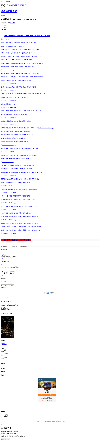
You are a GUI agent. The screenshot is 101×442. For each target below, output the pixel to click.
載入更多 (3, 278)
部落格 (5, 27)
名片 (5, 29)
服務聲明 (64, 421)
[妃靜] (14, 246)
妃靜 (2, 258)
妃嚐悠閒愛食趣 (9, 11)
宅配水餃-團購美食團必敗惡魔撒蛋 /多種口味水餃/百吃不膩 (27, 36)
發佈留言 (3, 287)
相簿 (5, 26)
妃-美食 (12, 273)
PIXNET (39, 421)
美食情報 (12, 23)
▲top (2, 275)
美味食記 (12, 271)
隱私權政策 (58, 421)
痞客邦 (9, 267)
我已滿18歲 (3, 439)
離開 (8, 439)
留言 (12, 267)
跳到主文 (3, 15)
